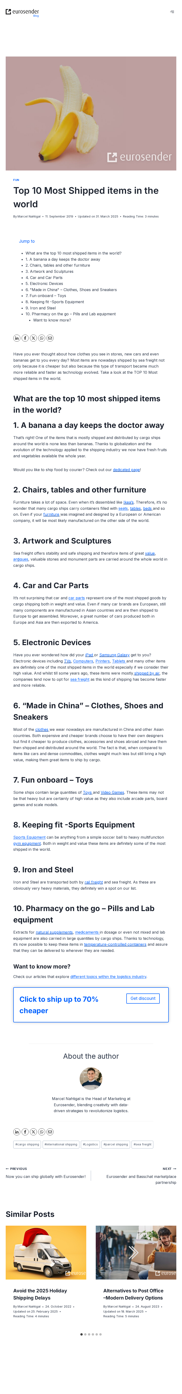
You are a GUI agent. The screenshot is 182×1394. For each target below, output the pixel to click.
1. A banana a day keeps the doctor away (63, 259)
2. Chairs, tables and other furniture (58, 265)
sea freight (142, 1144)
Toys (87, 792)
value (150, 553)
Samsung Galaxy (114, 654)
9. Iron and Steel (41, 308)
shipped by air (146, 673)
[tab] (81, 1334)
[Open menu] (172, 11)
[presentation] (46, 1253)
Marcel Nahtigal (29, 216)
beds (147, 508)
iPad (89, 654)
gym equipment (27, 843)
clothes (41, 729)
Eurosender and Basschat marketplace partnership (141, 1176)
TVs (67, 661)
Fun (16, 180)
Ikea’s (128, 502)
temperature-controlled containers (115, 944)
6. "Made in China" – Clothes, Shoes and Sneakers (71, 289)
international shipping (61, 1144)
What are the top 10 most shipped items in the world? (74, 253)
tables (135, 508)
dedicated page (126, 469)
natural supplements (54, 932)
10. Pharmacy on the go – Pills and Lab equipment (71, 314)
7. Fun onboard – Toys (46, 295)
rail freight (94, 882)
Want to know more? (52, 320)
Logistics (90, 1144)
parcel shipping (116, 1144)
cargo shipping (27, 1144)
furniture (51, 514)
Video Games (112, 792)
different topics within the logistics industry (108, 976)
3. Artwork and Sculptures (49, 271)
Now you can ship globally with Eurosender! (46, 1173)
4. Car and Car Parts (44, 277)
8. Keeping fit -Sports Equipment (55, 301)
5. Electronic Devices (44, 283)
